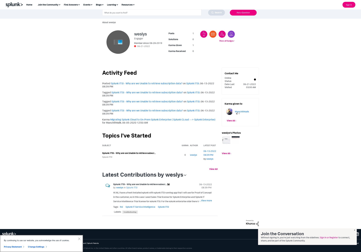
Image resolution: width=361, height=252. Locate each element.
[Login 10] (203, 34)
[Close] (79, 238)
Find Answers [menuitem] (71, 4)
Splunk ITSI (192, 83)
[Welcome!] (222, 34)
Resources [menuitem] (127, 4)
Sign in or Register (329, 237)
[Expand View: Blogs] (102, 4)
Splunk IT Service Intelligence (140, 206)
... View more (205, 200)
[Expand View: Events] (91, 4)
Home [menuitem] (29, 4)
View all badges (226, 41)
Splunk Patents (93, 243)
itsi (121, 206)
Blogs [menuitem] (99, 4)
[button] (226, 140)
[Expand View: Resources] (133, 4)
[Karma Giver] (231, 34)
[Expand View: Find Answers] (79, 4)
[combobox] (163, 12)
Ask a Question (243, 12)
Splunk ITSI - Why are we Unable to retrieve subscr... (129, 153)
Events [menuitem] (86, 4)
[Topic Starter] (212, 34)
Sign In (349, 5)
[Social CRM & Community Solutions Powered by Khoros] (252, 222)
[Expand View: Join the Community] (59, 4)
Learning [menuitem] (111, 4)
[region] (41, 243)
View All (213, 169)
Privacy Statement (13, 247)
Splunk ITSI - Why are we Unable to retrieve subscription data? (146, 83)
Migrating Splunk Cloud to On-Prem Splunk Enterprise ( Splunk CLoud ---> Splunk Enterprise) (162, 119)
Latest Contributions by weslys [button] (142, 174)
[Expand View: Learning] (117, 4)
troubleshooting (130, 212)
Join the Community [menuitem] (48, 4)
